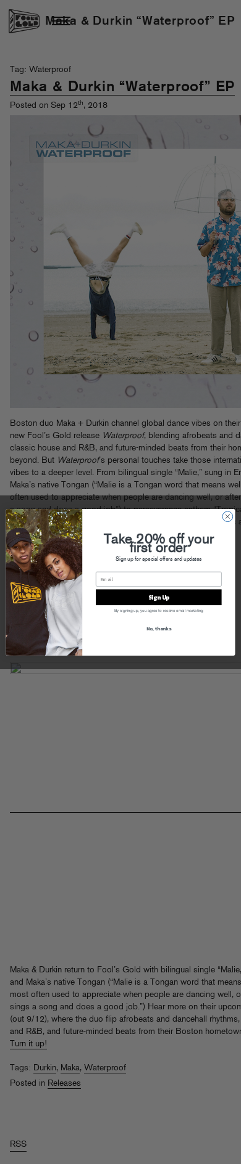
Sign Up (158, 596)
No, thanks (158, 627)
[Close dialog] (227, 516)
